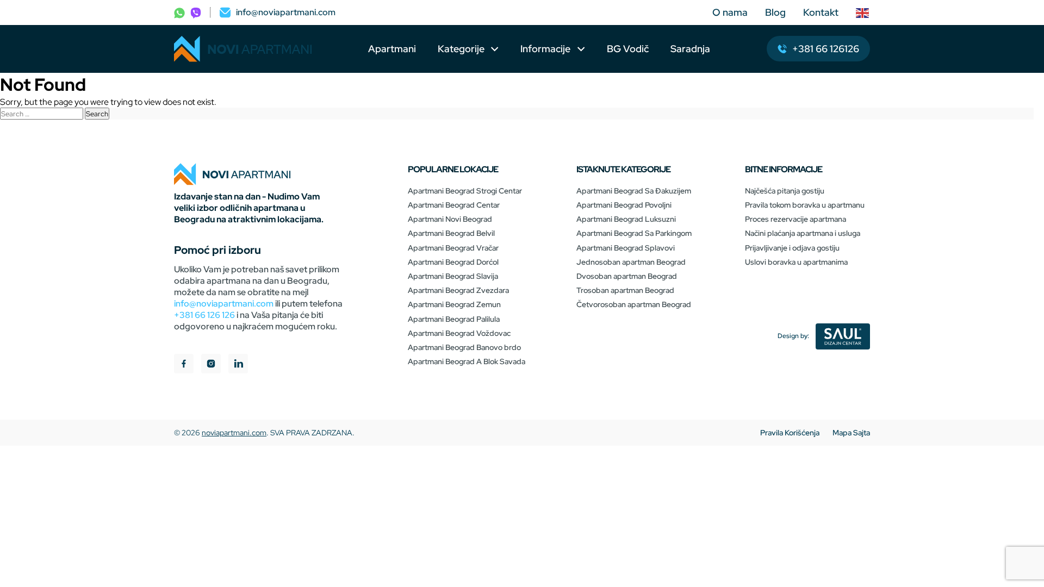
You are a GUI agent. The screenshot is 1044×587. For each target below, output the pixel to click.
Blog (775, 12)
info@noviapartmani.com (224, 303)
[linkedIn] (238, 365)
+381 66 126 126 (204, 315)
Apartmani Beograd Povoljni (624, 205)
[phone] (179, 12)
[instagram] (211, 365)
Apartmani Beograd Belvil (451, 233)
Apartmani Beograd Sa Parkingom (634, 233)
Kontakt (820, 12)
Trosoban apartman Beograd (625, 290)
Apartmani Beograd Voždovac (459, 333)
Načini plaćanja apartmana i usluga (802, 233)
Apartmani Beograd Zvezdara (458, 290)
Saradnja (690, 48)
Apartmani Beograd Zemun (454, 304)
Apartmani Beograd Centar (454, 205)
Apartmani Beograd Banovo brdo (464, 347)
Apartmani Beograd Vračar (453, 248)
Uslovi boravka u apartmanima (796, 262)
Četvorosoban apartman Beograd (633, 304)
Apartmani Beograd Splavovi (625, 248)
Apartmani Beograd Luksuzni (626, 219)
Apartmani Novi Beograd (450, 219)
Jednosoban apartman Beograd (631, 262)
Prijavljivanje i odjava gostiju (792, 248)
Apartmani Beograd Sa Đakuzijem (633, 191)
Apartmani (392, 48)
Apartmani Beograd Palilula (454, 319)
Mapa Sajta (851, 433)
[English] (863, 12)
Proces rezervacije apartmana (795, 219)
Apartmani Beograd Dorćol (453, 262)
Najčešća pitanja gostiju (784, 191)
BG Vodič (628, 48)
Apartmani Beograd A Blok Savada (466, 361)
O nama (730, 12)
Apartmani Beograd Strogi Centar (465, 191)
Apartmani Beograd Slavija (453, 276)
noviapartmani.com (234, 433)
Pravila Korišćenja (789, 433)
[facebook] (184, 365)
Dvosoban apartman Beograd (626, 276)
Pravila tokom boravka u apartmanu (805, 205)
